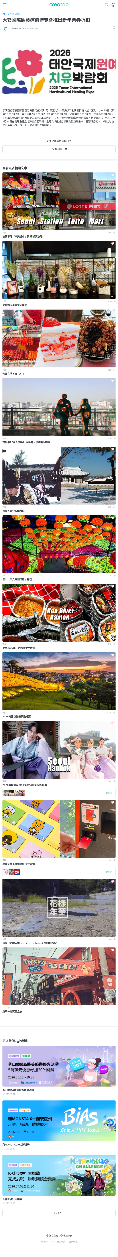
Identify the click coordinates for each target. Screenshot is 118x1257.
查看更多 (57, 1213)
